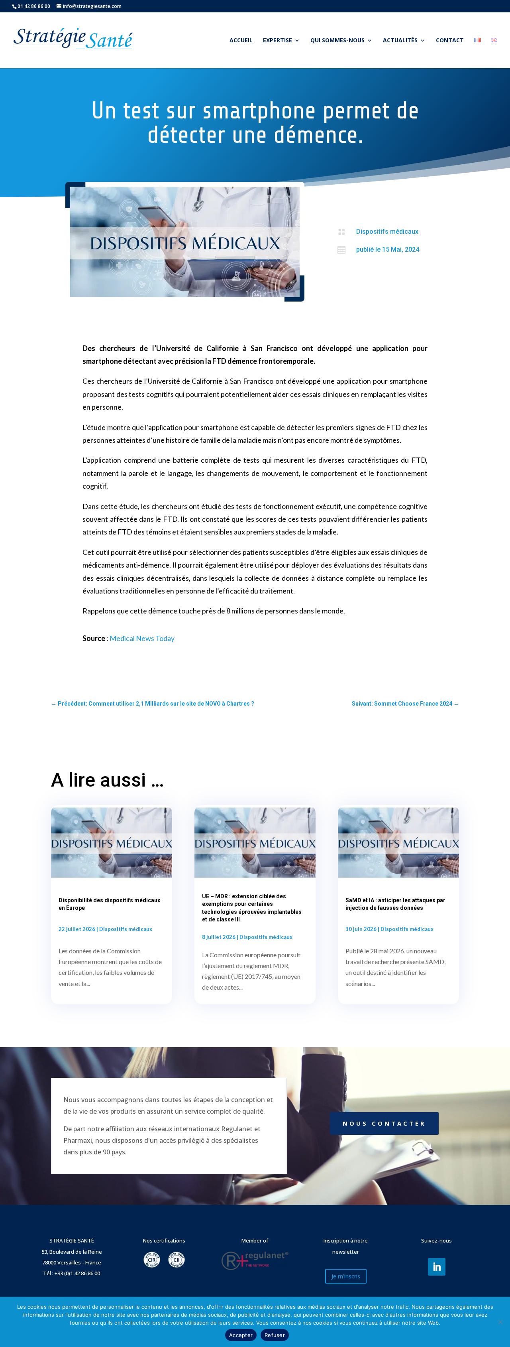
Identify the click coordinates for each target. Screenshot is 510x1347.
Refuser (275, 1335)
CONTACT (450, 40)
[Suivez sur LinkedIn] (436, 1267)
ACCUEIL (241, 40)
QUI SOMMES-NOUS (337, 40)
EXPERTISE (277, 40)
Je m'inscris (346, 1276)
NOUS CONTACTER (384, 1123)
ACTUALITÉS (400, 40)
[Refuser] (500, 1322)
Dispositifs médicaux (387, 231)
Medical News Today (142, 638)
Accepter (241, 1335)
